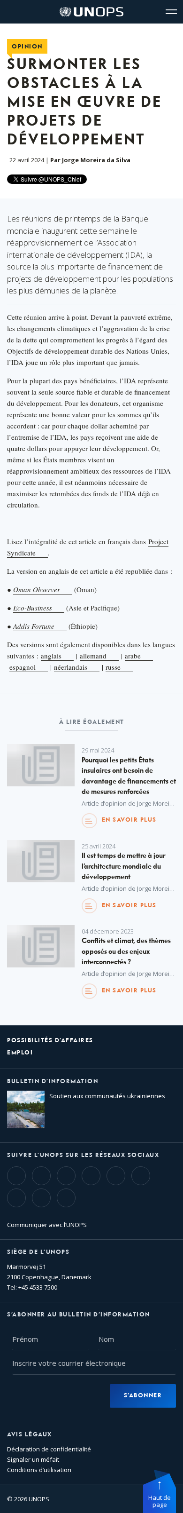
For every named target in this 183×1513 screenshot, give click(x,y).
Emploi (20, 1053)
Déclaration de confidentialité (49, 1449)
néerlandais (70, 667)
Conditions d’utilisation (39, 1469)
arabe (133, 655)
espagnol (22, 667)
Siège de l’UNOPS (38, 1252)
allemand (93, 655)
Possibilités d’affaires (50, 1041)
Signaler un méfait (33, 1459)
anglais (51, 655)
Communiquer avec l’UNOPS (47, 1224)
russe (113, 667)
